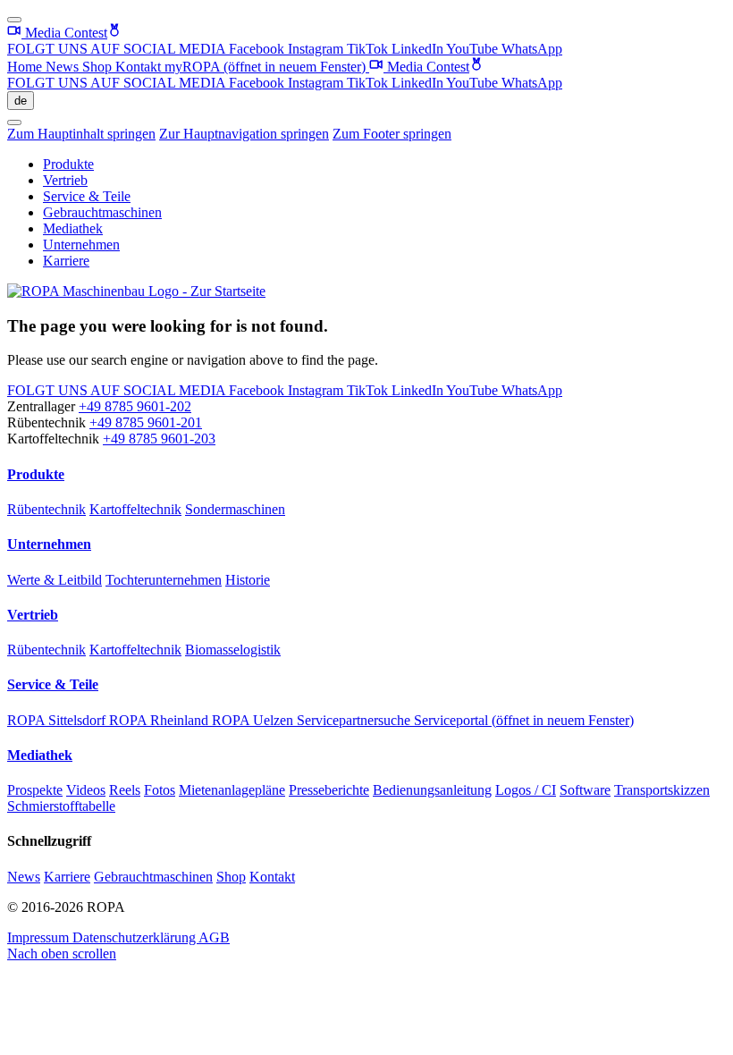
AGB (214, 937)
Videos (85, 790)
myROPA (265, 66)
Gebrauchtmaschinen (102, 212)
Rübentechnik (46, 509)
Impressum (39, 937)
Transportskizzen (662, 790)
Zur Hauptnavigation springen (244, 133)
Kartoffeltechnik (135, 509)
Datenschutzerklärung (135, 937)
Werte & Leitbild (54, 579)
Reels (124, 790)
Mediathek (73, 228)
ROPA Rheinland (160, 720)
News (64, 66)
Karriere (66, 260)
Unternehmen (81, 244)
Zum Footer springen (392, 133)
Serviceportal (524, 720)
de (20, 100)
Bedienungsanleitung (432, 790)
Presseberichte (329, 790)
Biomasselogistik (233, 649)
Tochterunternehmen (163, 579)
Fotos (159, 790)
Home (26, 66)
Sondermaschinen (235, 509)
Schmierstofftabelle (61, 806)
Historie (247, 579)
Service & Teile (87, 196)
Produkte (68, 164)
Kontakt (139, 66)
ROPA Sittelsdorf (58, 720)
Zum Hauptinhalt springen (81, 133)
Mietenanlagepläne (232, 790)
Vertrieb (65, 180)
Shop (98, 66)
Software (585, 790)
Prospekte (35, 790)
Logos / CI (525, 790)
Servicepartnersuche (355, 720)
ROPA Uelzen (254, 720)
